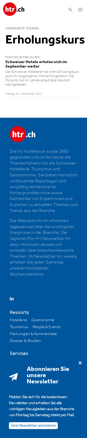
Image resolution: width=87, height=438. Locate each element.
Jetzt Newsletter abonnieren (33, 425)
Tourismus (19, 327)
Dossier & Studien (25, 341)
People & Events (47, 327)
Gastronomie (42, 320)
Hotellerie (18, 320)
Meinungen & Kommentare (33, 334)
